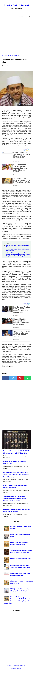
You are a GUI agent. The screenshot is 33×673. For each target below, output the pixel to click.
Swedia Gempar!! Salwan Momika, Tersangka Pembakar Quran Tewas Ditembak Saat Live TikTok (14, 499)
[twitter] (14, 12)
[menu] (3, 17)
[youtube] (19, 12)
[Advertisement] (16, 36)
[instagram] (23, 12)
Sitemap (22, 665)
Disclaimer (16, 665)
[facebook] (10, 12)
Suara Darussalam (16, 5)
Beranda (9, 665)
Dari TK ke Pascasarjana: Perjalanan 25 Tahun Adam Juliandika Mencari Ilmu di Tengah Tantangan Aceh (16, 475)
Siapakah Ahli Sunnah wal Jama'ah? (20, 558)
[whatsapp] (27, 378)
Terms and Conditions (16, 668)
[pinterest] (20, 378)
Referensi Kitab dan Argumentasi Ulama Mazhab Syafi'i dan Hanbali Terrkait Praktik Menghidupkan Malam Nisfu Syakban (18, 254)
